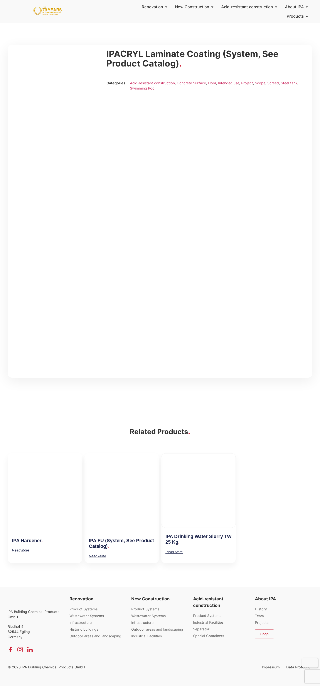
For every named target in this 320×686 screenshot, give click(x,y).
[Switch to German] (307, 663)
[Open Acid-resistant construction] (276, 7)
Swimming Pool (142, 88)
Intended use (228, 83)
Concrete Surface (191, 83)
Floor (212, 83)
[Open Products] (307, 16)
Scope (260, 83)
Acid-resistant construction (152, 83)
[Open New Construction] (212, 7)
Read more (20, 550)
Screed (273, 83)
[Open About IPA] (307, 7)
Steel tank (289, 83)
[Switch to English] (313, 663)
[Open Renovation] (166, 7)
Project (247, 83)
